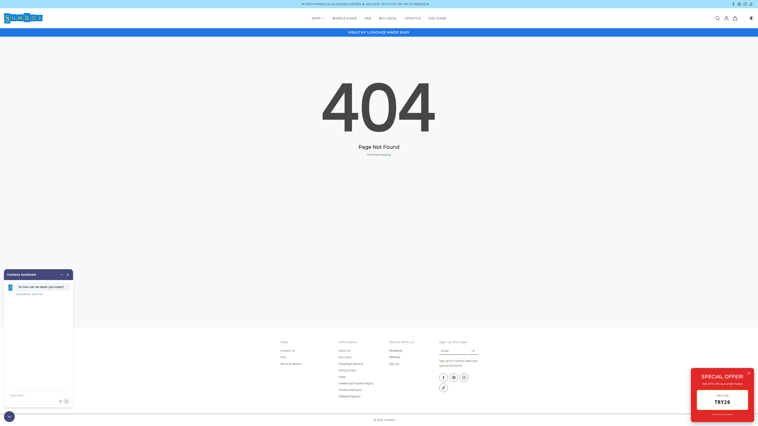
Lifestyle (413, 18)
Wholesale (395, 350)
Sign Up (394, 363)
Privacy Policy (347, 370)
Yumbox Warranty (350, 389)
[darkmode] (749, 18)
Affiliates (394, 357)
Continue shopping (379, 154)
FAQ (368, 18)
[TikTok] (751, 4)
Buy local (388, 18)
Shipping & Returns (351, 363)
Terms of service (290, 363)
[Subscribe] (473, 351)
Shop (316, 18)
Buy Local (345, 357)
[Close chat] (9, 416)
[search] (717, 18)
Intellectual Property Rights (356, 383)
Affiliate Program (349, 396)
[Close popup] (748, 373)
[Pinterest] (739, 4)
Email (444, 350)
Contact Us (287, 350)
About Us (345, 350)
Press (342, 376)
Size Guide (437, 18)
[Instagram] (745, 4)
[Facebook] (733, 4)
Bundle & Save (344, 18)
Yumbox (389, 419)
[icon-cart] (735, 18)
